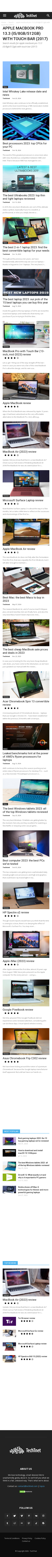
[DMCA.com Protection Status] (26, 1492)
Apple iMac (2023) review (18, 961)
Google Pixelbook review (18, 1009)
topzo (42, 1486)
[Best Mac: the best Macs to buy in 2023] (26, 580)
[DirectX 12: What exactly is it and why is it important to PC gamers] (9, 1177)
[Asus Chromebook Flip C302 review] (26, 1041)
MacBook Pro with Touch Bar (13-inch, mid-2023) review (23, 353)
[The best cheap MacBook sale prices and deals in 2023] (26, 632)
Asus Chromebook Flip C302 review (25, 1058)
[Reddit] (14, 1523)
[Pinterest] (29, 1516)
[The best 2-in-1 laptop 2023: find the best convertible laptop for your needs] (26, 230)
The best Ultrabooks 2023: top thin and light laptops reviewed (24, 197)
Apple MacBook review (17, 403)
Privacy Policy (27, 1538)
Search (11, 22)
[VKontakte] (36, 1516)
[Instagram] (43, 1516)
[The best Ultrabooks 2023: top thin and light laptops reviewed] (26, 178)
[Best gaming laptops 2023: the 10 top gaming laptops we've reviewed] (9, 1141)
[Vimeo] (21, 1516)
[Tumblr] (7, 1523)
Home (3, 22)
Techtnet (6, 98)
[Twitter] (14, 1516)
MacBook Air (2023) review (19, 451)
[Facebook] (7, 1516)
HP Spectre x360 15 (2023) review (32, 1356)
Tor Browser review (26, 1318)
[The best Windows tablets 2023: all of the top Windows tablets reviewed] (26, 791)
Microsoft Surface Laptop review (23, 500)
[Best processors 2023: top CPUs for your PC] (26, 126)
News (5, 87)
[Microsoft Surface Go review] (9, 1333)
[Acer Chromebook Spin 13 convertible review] (26, 684)
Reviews (6, 347)
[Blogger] (43, 1523)
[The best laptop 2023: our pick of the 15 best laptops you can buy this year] (26, 282)
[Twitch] (29, 1523)
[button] (48, 15)
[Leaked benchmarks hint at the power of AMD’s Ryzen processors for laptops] (26, 736)
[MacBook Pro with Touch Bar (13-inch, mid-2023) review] (26, 334)
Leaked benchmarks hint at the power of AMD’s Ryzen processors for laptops (25, 757)
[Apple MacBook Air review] (26, 532)
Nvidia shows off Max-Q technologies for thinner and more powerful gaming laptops (33, 1189)
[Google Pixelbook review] (26, 993)
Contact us (26, 1541)
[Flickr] (21, 1523)
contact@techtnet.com (27, 1486)
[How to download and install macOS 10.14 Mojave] (9, 1153)
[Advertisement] (26, 1229)
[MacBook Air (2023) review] (26, 435)
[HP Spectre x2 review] (26, 895)
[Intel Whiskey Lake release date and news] (26, 74)
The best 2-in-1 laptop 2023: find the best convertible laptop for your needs (26, 249)
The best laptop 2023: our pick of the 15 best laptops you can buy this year (25, 301)
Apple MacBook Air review (19, 549)
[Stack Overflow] (36, 1523)
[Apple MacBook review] (26, 386)
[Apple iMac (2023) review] (26, 944)
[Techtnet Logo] (26, 1453)
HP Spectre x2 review (16, 912)
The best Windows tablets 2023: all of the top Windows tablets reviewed (25, 810)
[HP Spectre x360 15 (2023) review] (9, 1359)
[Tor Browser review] (9, 1321)
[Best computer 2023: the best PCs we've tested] (26, 843)
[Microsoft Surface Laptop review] (26, 483)
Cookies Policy (40, 1538)
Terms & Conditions (11, 1538)
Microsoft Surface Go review (30, 1331)
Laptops (6, 1295)
